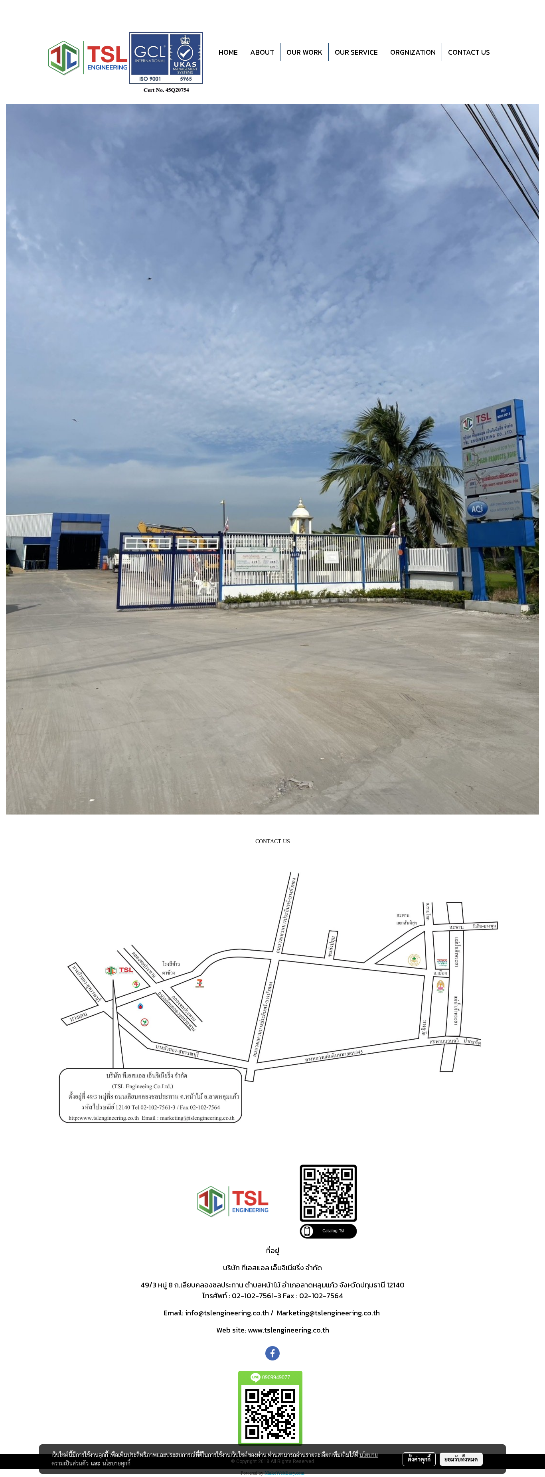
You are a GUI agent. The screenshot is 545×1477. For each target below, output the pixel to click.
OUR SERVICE (356, 52)
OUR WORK (304, 52)
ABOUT (262, 52)
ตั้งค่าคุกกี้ (419, 1459)
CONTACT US (469, 52)
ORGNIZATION (413, 52)
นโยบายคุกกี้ (116, 1463)
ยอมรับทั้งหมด (461, 1459)
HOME (228, 52)
